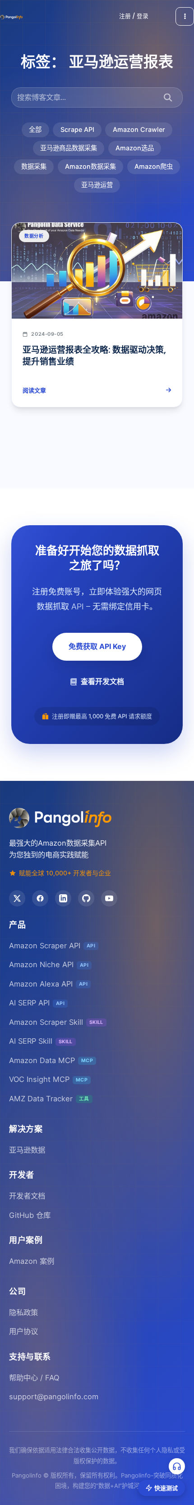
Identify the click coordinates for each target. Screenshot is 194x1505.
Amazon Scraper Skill (56, 1022)
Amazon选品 (134, 148)
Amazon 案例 (31, 1261)
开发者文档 (27, 1195)
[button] (133, 16)
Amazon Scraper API (52, 945)
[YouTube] (109, 898)
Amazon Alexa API (48, 983)
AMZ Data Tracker (49, 1098)
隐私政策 (23, 1312)
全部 (35, 129)
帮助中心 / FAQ (34, 1377)
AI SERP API (37, 1002)
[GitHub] (86, 898)
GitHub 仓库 (30, 1215)
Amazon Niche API (48, 964)
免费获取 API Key (97, 646)
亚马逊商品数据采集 (68, 148)
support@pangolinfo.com (53, 1396)
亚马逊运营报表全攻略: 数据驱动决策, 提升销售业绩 (94, 356)
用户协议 (23, 1331)
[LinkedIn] (63, 898)
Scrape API (77, 129)
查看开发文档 (102, 681)
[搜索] (168, 97)
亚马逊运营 (97, 185)
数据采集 (33, 166)
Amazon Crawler (139, 129)
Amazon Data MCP (51, 1060)
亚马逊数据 (27, 1149)
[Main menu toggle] (185, 16)
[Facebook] (40, 898)
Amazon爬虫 (153, 166)
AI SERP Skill (41, 1040)
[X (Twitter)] (17, 898)
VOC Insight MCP (48, 1079)
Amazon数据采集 (90, 166)
